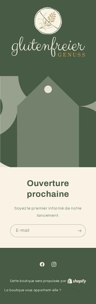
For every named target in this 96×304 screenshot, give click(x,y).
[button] (48, 66)
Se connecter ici (77, 290)
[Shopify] (76, 281)
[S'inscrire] (80, 230)
